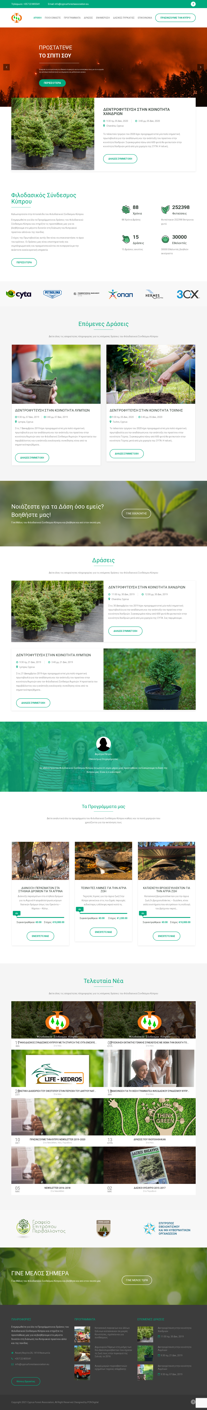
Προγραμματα (72, 17)
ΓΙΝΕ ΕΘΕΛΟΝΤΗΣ (136, 513)
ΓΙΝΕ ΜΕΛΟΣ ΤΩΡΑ (137, 1280)
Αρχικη (37, 17)
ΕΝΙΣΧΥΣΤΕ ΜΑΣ (40, 936)
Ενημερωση (103, 17)
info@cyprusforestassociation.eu (32, 1364)
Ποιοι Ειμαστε (53, 17)
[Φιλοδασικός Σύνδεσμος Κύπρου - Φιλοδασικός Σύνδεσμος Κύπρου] (16, 17)
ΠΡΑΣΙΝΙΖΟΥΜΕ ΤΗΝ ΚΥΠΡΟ (175, 17)
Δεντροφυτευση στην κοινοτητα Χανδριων (136, 111)
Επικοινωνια (145, 17)
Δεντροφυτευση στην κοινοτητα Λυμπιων (53, 655)
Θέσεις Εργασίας (25, 1381)
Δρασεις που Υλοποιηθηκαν (150, 1139)
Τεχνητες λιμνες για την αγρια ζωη (103, 889)
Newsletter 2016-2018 (57, 1188)
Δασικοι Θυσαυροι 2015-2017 (149, 1188)
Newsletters (52, 1143)
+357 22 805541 (23, 1358)
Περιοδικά (67, 1143)
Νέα (59, 1046)
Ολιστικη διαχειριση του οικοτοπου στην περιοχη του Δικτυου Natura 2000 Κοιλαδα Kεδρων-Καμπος (76, 1091)
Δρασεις (88, 17)
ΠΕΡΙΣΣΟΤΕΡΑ (24, 262)
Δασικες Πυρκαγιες (124, 17)
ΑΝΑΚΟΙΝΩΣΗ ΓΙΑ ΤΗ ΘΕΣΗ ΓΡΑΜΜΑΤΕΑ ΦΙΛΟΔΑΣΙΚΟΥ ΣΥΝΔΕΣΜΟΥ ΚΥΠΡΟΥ (150, 1091)
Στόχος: (48, 922)
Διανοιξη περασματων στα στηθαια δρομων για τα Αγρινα (40, 889)
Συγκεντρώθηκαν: (26, 922)
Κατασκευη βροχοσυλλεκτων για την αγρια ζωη (166, 889)
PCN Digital (92, 1402)
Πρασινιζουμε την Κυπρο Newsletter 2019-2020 (57, 1139)
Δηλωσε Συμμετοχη (120, 158)
